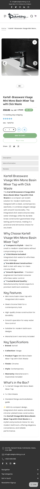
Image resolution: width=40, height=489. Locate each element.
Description (7, 158)
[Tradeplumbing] (18, 16)
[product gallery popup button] (34, 42)
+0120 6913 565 (10, 459)
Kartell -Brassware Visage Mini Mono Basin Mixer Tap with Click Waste (18, 100)
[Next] (35, 63)
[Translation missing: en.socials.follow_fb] (3, 463)
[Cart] (35, 16)
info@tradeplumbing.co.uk (15, 454)
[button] (7, 119)
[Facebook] (10, 146)
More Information (9, 163)
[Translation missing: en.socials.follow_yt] (14, 463)
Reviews (6, 169)
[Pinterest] (18, 146)
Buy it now (20, 140)
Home (4, 28)
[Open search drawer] (31, 16)
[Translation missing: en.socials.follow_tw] (6, 463)
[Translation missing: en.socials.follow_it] (10, 463)
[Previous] (5, 63)
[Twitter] (14, 146)
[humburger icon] (5, 16)
